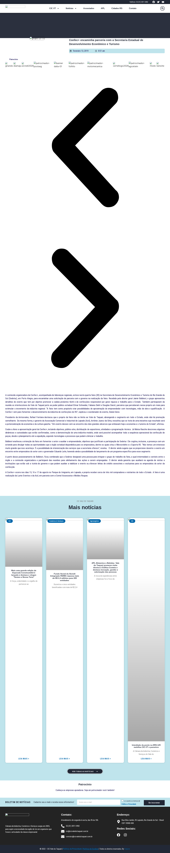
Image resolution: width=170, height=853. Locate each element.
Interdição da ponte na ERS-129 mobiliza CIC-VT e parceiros (146, 746)
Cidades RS (116, 8)
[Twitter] (158, 2)
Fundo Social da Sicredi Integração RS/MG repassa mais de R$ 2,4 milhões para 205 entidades (64, 577)
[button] (162, 8)
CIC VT (52, 8)
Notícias (69, 8)
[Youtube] (163, 2)
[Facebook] (153, 2)
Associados (88, 8)
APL (103, 8)
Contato (132, 8)
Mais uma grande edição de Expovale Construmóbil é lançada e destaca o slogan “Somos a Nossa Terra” (23, 573)
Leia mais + (23, 759)
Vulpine (127, 849)
